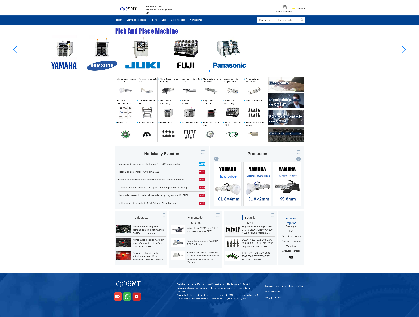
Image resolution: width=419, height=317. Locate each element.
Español (299, 8)
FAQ (291, 231)
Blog (164, 20)
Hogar (119, 20)
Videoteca (141, 217)
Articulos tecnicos (291, 250)
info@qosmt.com (273, 297)
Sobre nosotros (178, 20)
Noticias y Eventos (161, 153)
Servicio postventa (291, 236)
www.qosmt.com (273, 292)
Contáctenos (196, 20)
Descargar (291, 226)
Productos (257, 153)
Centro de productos (136, 20)
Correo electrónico (284, 11)
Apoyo (154, 20)
